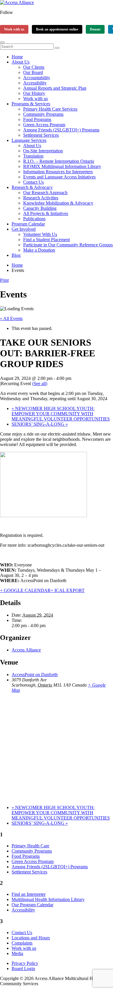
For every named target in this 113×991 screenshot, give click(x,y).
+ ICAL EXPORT (68, 590)
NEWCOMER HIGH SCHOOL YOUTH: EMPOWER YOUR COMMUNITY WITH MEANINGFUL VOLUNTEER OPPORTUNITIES (61, 413)
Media (17, 953)
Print (4, 280)
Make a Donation (39, 250)
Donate (95, 29)
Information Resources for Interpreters (58, 171)
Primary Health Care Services (50, 108)
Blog (16, 255)
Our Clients (33, 67)
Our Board (33, 72)
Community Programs (43, 114)
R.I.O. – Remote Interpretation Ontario (58, 161)
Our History (34, 93)
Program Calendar (28, 223)
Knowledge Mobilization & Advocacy (58, 203)
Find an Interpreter (28, 894)
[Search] (57, 48)
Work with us (14, 29)
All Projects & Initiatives (45, 213)
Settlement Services (41, 135)
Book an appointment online (57, 29)
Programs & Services (31, 103)
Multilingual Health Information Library (48, 899)
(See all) (39, 383)
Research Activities (40, 197)
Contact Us (33, 182)
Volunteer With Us (40, 234)
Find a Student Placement (46, 239)
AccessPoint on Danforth (35, 674)
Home (17, 56)
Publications (34, 218)
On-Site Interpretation (43, 150)
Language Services (29, 140)
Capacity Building (40, 208)
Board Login (23, 968)
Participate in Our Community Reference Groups (68, 244)
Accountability (36, 77)
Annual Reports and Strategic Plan (54, 88)
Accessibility (35, 82)
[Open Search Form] (2, 42)
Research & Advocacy (32, 187)
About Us (21, 61)
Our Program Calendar (32, 904)
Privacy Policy (25, 963)
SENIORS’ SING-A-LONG (40, 424)
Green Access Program (44, 124)
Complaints (22, 943)
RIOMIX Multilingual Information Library (62, 166)
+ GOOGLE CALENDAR (25, 590)
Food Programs (37, 119)
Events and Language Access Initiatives (59, 176)
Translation (33, 156)
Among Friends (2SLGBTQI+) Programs (61, 129)
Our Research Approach (45, 192)
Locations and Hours (31, 937)
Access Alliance (26, 649)
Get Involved (24, 229)
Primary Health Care (30, 845)
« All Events (11, 318)
